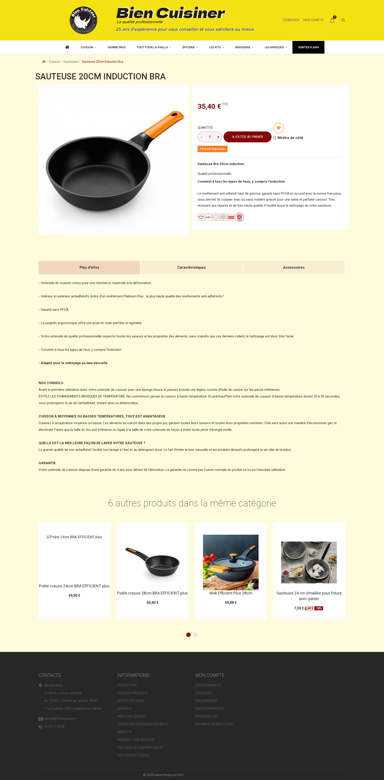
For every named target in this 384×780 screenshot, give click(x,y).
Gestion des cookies (133, 755)
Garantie (124, 732)
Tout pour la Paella (152, 47)
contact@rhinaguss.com (60, 718)
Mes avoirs (203, 693)
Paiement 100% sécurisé (135, 740)
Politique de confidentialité (140, 747)
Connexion (290, 20)
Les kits (215, 47)
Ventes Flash (308, 47)
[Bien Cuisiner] (159, 20)
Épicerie (188, 47)
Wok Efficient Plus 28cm (152, 593)
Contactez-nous (130, 701)
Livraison (124, 708)
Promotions (127, 685)
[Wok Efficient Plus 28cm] (152, 562)
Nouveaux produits (132, 693)
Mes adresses (206, 701)
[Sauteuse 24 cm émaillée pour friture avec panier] (230, 562)
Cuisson (87, 47)
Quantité (205, 128)
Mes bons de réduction (214, 724)
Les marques (274, 47)
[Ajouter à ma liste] (278, 128)
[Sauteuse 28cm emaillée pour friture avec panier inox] (309, 562)
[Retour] (44, 61)
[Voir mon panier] (332, 20)
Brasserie (242, 47)
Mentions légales (131, 716)
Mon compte (313, 20)
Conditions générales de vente (142, 724)
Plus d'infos (89, 267)
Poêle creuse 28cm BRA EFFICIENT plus (74, 593)
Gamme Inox (116, 47)
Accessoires (294, 267)
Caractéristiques (191, 267)
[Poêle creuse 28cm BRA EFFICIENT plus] (74, 562)
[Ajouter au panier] (63, 528)
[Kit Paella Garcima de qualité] (67, 47)
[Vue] (85, 528)
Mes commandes (208, 685)
